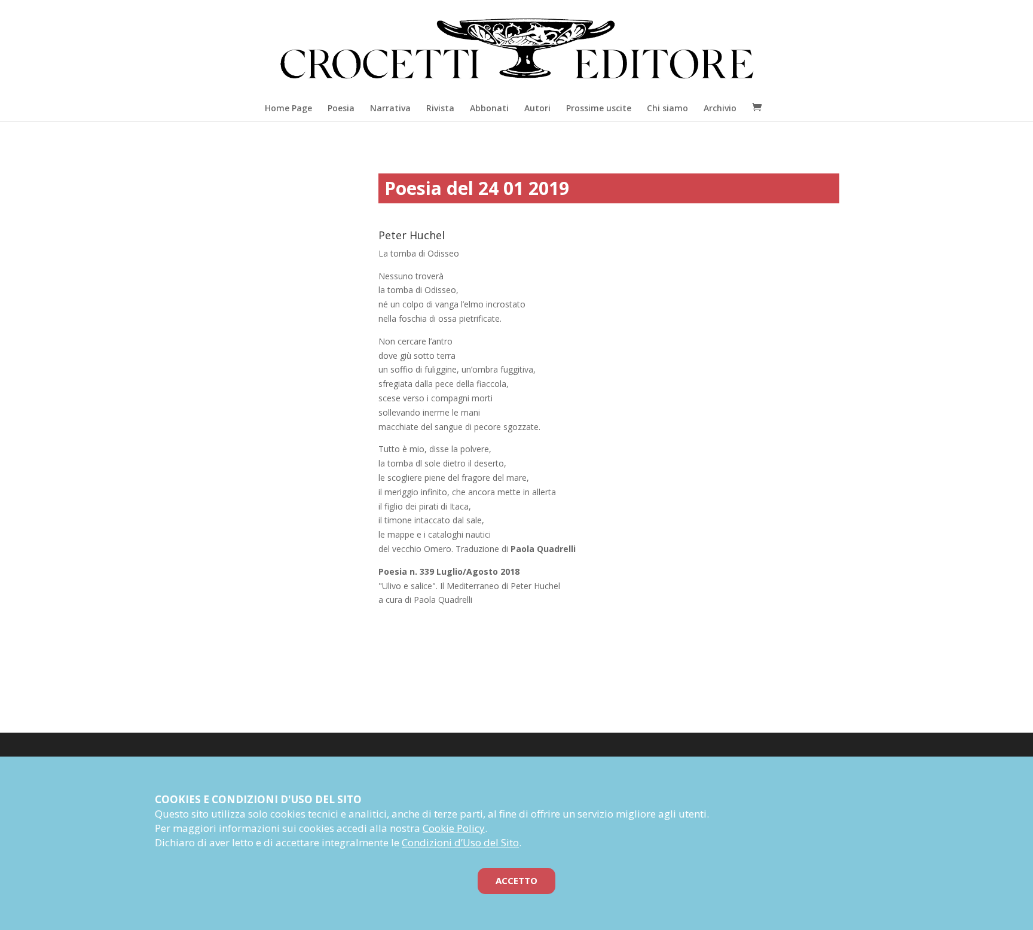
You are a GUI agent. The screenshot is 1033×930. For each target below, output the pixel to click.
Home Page (288, 108)
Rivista (440, 108)
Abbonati (489, 108)
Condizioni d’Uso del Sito (460, 842)
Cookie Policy (454, 828)
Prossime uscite (598, 108)
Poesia (341, 108)
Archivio (720, 108)
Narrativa (390, 108)
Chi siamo (667, 108)
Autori (537, 108)
